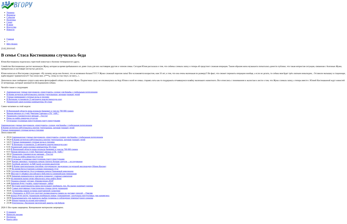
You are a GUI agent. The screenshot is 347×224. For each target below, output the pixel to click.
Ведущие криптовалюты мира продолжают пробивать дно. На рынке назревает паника (52, 186)
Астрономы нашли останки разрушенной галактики (36, 191)
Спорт (9, 22)
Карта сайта (12, 219)
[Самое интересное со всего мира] (17, 8)
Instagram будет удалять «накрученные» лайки (32, 183)
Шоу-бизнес (12, 44)
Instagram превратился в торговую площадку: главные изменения (42, 176)
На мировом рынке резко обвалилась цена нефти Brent (36, 178)
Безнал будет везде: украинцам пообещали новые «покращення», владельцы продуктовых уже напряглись (60, 195)
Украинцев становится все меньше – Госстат (27, 116)
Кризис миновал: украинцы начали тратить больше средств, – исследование (47, 161)
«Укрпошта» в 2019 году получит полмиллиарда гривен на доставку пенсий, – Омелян (52, 193)
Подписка (11, 217)
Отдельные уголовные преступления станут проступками (33, 121)
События (11, 17)
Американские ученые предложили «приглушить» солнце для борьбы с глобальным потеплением (52, 92)
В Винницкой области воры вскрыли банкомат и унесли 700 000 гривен (40, 111)
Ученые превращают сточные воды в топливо (28, 97)
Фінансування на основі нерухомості (29, 200)
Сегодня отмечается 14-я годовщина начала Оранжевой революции (42, 171)
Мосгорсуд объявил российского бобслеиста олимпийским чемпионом (44, 173)
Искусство (11, 27)
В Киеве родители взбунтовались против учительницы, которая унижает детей (43, 94)
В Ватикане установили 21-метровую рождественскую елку (34, 99)
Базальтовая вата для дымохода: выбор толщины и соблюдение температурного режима (52, 198)
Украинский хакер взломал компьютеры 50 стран (29, 102)
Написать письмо (15, 214)
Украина (10, 12)
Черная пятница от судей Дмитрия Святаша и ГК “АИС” (33, 113)
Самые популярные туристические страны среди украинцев (40, 188)
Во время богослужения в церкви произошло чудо (35, 169)
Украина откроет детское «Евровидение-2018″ (32, 181)
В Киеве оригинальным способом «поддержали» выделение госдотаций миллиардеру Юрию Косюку (59, 166)
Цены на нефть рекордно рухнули (22, 118)
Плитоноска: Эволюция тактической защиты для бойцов (38, 203)
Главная (10, 39)
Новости (11, 29)
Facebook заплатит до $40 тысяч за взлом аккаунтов (36, 164)
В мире (10, 25)
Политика (11, 20)
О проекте (11, 212)
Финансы (11, 15)
